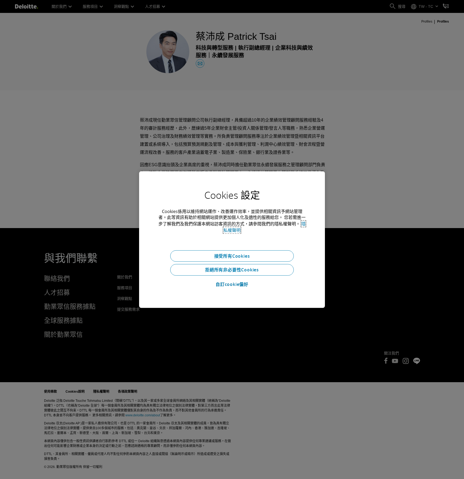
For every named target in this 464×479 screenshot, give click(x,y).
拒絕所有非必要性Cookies (232, 270)
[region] (232, 239)
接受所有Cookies (232, 256)
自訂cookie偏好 (232, 284)
